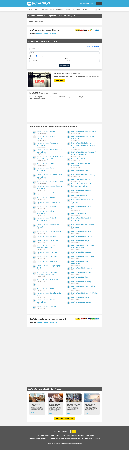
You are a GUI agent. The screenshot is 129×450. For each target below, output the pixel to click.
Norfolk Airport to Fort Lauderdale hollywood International (83, 186)
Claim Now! (59, 80)
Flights (37, 9)
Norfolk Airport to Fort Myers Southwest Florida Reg (47, 247)
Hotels (85, 9)
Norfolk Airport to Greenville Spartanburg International (47, 274)
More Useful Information (64, 418)
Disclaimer (81, 435)
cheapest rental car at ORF (46, 34)
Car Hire (44, 9)
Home (30, 9)
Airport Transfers (56, 9)
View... (32, 412)
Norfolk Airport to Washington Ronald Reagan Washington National (50, 158)
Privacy (87, 435)
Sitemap (92, 435)
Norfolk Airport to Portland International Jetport (46, 220)
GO (99, 3)
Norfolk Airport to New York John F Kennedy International (83, 154)
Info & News (76, 9)
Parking (67, 9)
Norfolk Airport (43, 3)
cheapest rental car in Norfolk (47, 322)
